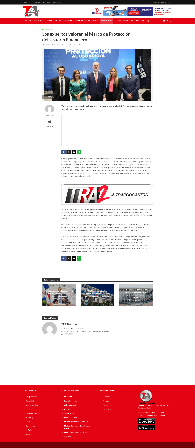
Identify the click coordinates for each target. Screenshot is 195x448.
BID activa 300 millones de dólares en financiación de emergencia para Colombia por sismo (136, 293)
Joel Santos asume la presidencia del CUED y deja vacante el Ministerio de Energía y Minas (59, 293)
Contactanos (56, 2)
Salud (95, 21)
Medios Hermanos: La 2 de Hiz (76, 422)
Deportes (68, 21)
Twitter (105, 405)
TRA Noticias (63, 44)
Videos (28, 434)
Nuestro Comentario (124, 21)
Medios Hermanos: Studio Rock (76, 432)
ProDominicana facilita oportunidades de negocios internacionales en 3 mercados (97, 293)
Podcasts (46, 2)
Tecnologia (30, 417)
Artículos (29, 430)
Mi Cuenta (68, 397)
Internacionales (53, 21)
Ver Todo (148, 317)
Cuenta (154, 2)
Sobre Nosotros (35, 2)
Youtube (106, 401)
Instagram (107, 409)
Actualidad (39, 21)
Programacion (31, 397)
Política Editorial (70, 405)
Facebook (106, 397)
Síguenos (140, 21)
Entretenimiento (82, 21)
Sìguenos (67, 437)
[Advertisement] (107, 130)
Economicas (106, 21)
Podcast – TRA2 (70, 417)
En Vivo (25, 2)
